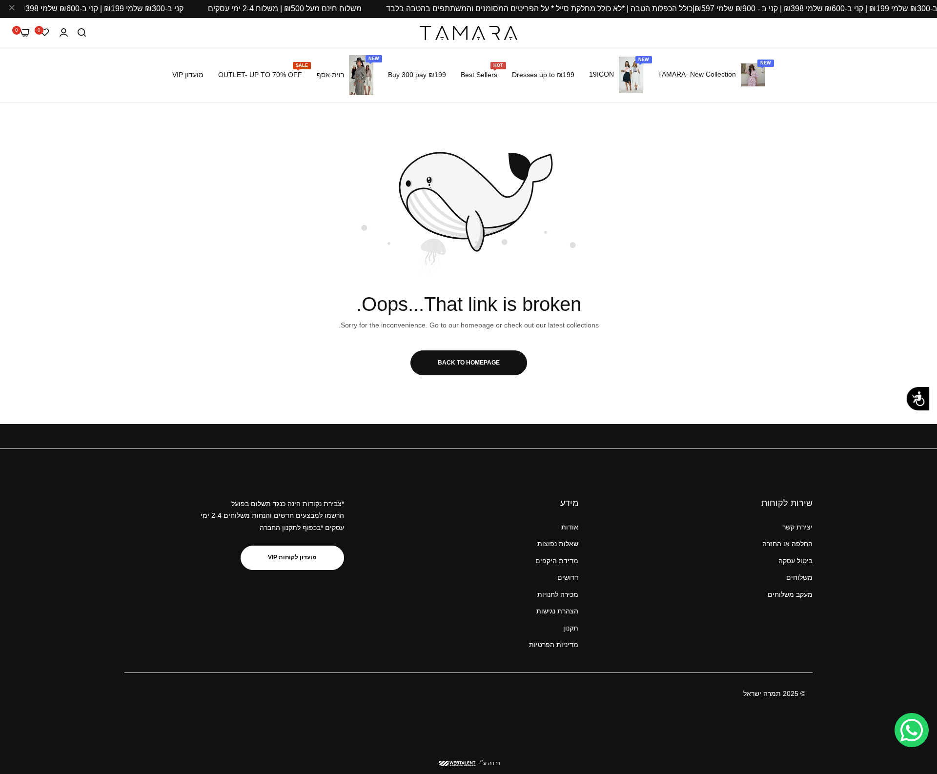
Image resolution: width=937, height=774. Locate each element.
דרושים (567, 577)
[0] (25, 33)
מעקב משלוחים (790, 594)
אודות (569, 527)
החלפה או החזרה (787, 544)
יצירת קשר (797, 527)
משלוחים (799, 577)
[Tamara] (468, 33)
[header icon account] (64, 33)
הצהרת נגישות (557, 611)
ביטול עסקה (795, 561)
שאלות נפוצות (557, 544)
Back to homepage (469, 362)
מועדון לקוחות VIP (292, 557)
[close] (11, 9)
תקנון (570, 628)
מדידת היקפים (556, 561)
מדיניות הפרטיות (553, 645)
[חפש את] (82, 33)
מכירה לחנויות (557, 594)
